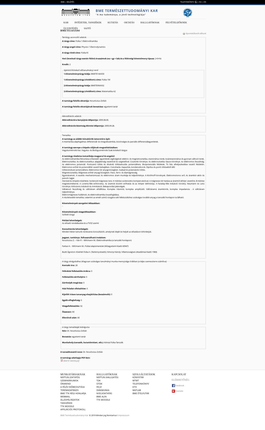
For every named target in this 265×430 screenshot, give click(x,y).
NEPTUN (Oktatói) (70, 377)
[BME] (75, 12)
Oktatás (129, 22)
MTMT (135, 380)
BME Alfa (101, 396)
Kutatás (113, 22)
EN (205, 2)
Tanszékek (66, 403)
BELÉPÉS (70, 2)
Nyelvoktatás (104, 393)
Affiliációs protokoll (73, 409)
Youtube (179, 391)
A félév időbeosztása (72, 386)
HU (200, 2)
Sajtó (87, 28)
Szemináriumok (69, 380)
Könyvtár (138, 377)
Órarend (65, 383)
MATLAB (136, 390)
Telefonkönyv (140, 383)
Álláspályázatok (69, 399)
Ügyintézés (70, 28)
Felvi (99, 386)
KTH (134, 386)
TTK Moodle (67, 406)
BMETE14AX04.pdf (71, 360)
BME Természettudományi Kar (127, 10)
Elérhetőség (180, 380)
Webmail (65, 396)
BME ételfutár (140, 393)
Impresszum (123, 415)
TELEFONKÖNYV (187, 2)
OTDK (99, 383)
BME (63, 2)
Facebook (179, 385)
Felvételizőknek (176, 22)
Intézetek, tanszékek (88, 22)
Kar (65, 22)
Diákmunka (102, 390)
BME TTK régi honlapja (73, 393)
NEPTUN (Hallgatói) (107, 377)
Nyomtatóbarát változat (196, 33)
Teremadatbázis (69, 390)
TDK (98, 380)
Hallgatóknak (149, 22)
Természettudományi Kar (76, 415)
